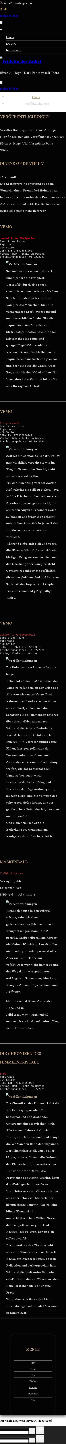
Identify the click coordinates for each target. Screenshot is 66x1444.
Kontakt (33, 1387)
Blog (33, 1375)
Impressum (13, 50)
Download (33, 1393)
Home (10, 37)
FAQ (33, 1399)
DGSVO (11, 44)
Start (33, 1363)
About (33, 1369)
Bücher (33, 1381)
